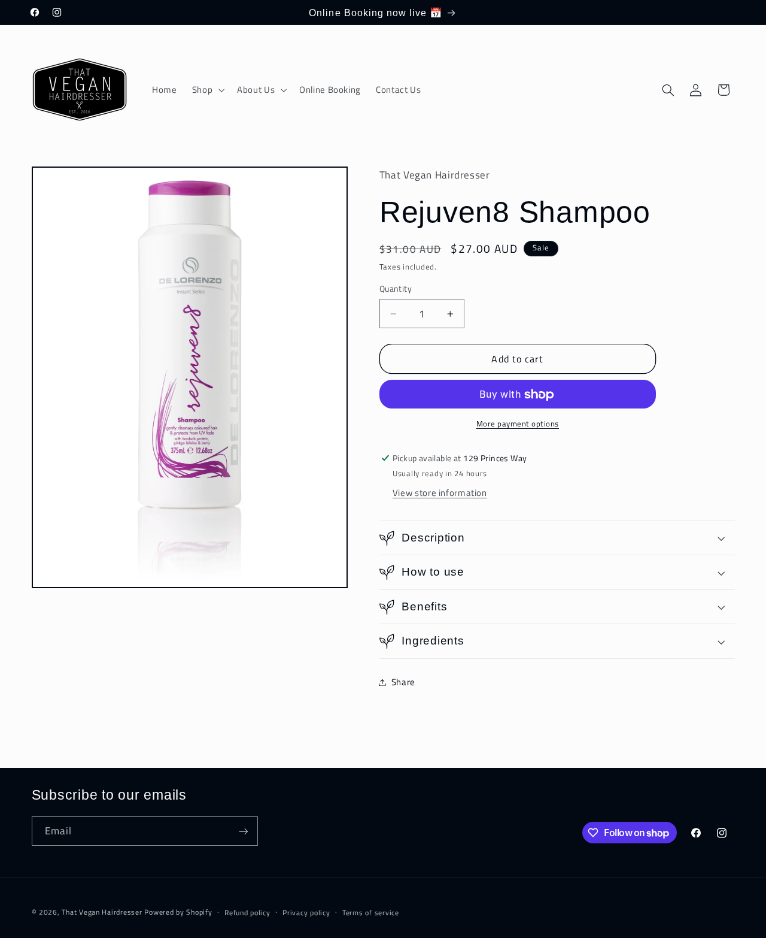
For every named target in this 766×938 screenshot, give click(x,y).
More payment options (518, 424)
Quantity (395, 289)
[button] (206, 90)
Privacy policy (306, 912)
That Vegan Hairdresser (103, 912)
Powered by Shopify (178, 912)
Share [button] (403, 682)
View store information (440, 493)
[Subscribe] (243, 831)
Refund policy (247, 912)
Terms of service (370, 912)
